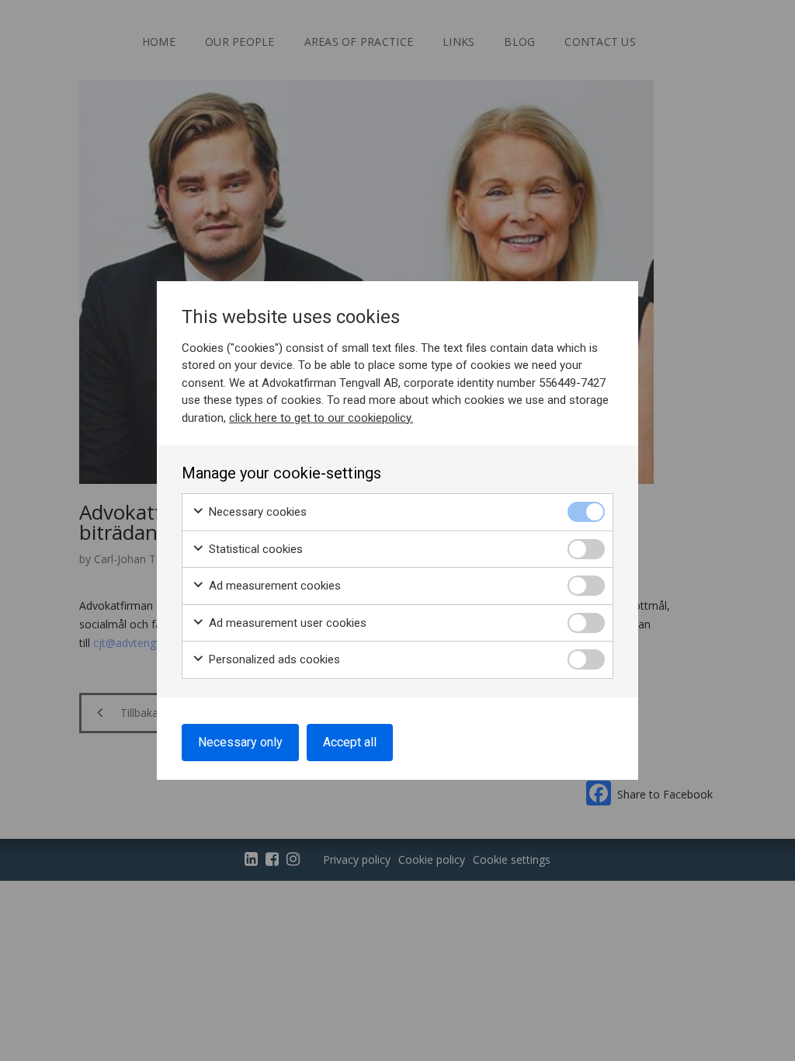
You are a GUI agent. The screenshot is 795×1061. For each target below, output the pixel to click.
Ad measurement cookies (273, 586)
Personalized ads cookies (273, 659)
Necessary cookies (256, 512)
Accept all (350, 742)
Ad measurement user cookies (286, 623)
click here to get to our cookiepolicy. (321, 418)
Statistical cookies (254, 549)
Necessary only (240, 742)
